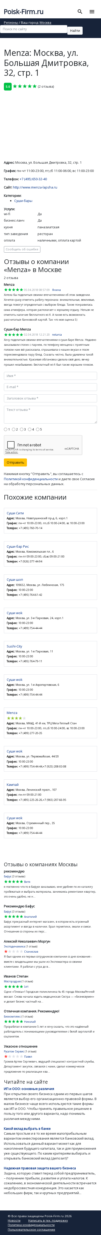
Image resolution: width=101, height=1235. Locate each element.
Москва (45, 23)
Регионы (11, 23)
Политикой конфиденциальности (31, 479)
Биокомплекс (12, 1016)
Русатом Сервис (14, 1051)
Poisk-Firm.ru (24, 11)
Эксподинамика (14, 946)
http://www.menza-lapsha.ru (35, 187)
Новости (14, 1220)
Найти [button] (75, 30)
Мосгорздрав (12, 981)
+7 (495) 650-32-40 (33, 179)
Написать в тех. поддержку (48, 1220)
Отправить (15, 462)
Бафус (7, 876)
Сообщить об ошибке (22, 249)
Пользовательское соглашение (31, 1229)
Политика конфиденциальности (31, 1225)
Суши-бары (23, 200)
